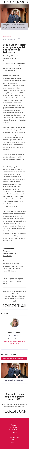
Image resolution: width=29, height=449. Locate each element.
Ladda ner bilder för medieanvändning (14, 358)
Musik (12, 266)
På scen (14, 440)
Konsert (13, 271)
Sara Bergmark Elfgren (10, 253)
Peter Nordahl (7, 256)
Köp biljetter (14, 442)
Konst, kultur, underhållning (11, 263)
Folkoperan (6, 251)
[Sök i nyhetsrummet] (27, 2)
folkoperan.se (14, 437)
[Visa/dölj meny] (2, 2)
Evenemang (6, 266)
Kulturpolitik (6, 271)
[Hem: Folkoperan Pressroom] (14, 2)
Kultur (13, 268)
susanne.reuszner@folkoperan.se (14, 341)
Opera (5, 278)
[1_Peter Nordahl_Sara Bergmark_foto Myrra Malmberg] (14, 370)
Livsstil (18, 268)
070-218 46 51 (14, 344)
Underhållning (7, 268)
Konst (21, 266)
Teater (17, 266)
